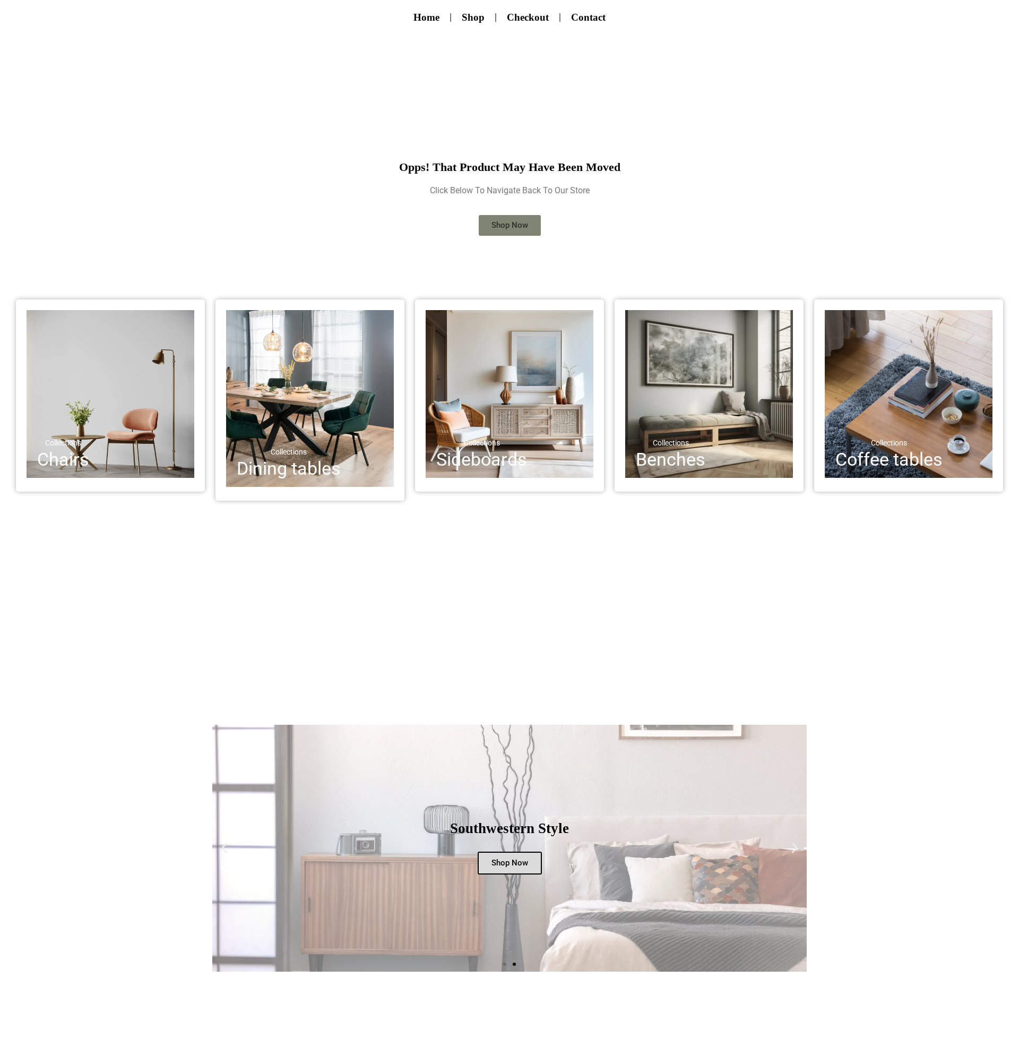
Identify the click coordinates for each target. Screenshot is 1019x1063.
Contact (588, 17)
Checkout (528, 17)
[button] (224, 848)
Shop (473, 17)
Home (426, 17)
